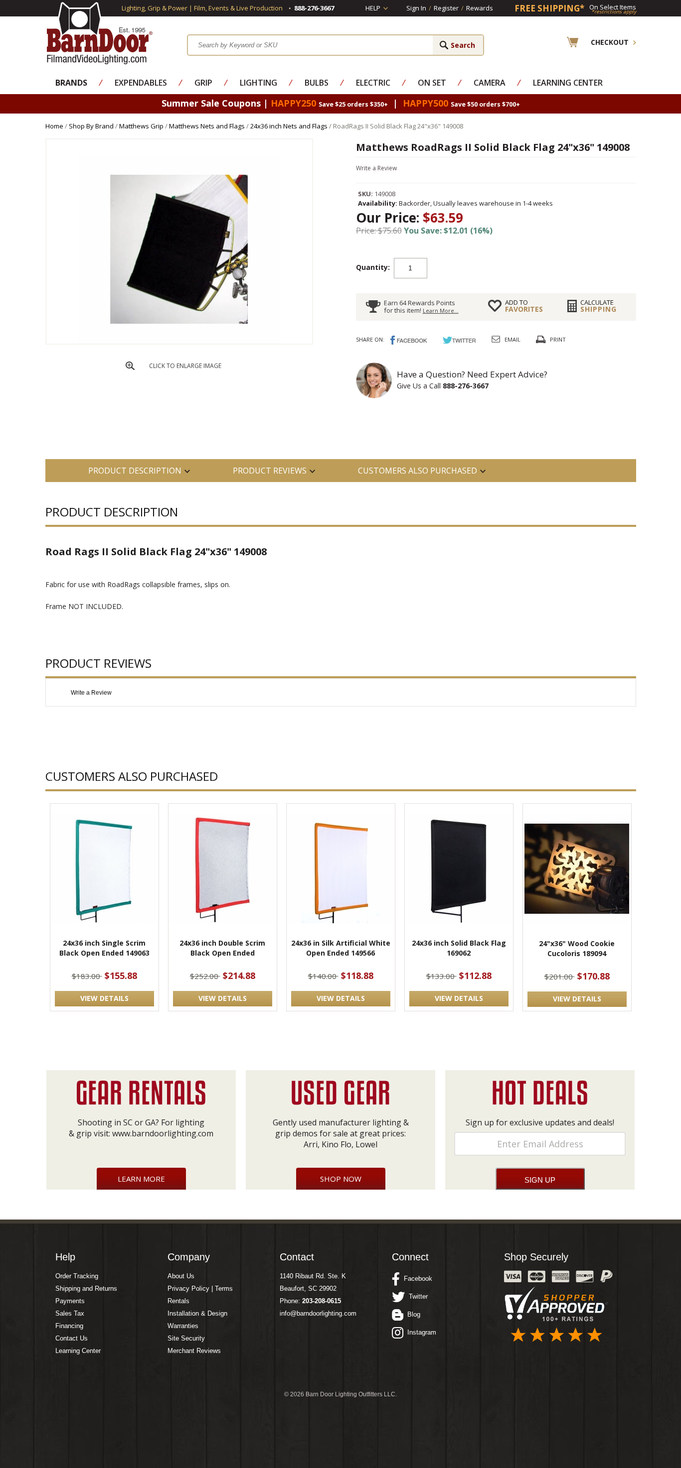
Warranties (183, 1326)
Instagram (419, 1332)
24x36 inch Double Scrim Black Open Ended (222, 948)
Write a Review (376, 168)
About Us (181, 1276)
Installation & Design (197, 1313)
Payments (70, 1301)
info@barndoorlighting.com (318, 1313)
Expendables (141, 82)
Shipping (598, 305)
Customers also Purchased (417, 470)
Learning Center (568, 82)
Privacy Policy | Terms (200, 1288)
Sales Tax (69, 1313)
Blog (411, 1314)
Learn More (141, 1179)
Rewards (479, 7)
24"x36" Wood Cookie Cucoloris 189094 (577, 948)
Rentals (178, 1301)
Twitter (416, 1296)
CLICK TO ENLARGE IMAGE (185, 366)
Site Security (186, 1338)
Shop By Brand (91, 126)
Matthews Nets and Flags (207, 126)
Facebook (416, 1278)
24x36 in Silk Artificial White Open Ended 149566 (340, 948)
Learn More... (441, 310)
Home (54, 126)
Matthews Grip (141, 126)
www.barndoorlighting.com (162, 1133)
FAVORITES (524, 305)
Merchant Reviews (194, 1350)
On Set (432, 82)
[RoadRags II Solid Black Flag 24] (179, 341)
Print (558, 339)
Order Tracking (76, 1276)
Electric (373, 82)
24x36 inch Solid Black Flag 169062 (459, 948)
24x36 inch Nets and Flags (289, 126)
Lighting (258, 82)
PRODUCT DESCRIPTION (134, 470)
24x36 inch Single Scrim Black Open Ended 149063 (104, 948)
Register (446, 7)
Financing (69, 1326)
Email (512, 339)
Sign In (416, 7)
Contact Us (71, 1338)
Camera (490, 82)
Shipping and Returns (86, 1288)
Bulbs (317, 82)
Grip (203, 82)
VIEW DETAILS (104, 998)
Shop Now (340, 1179)
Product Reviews (270, 470)
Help (372, 7)
